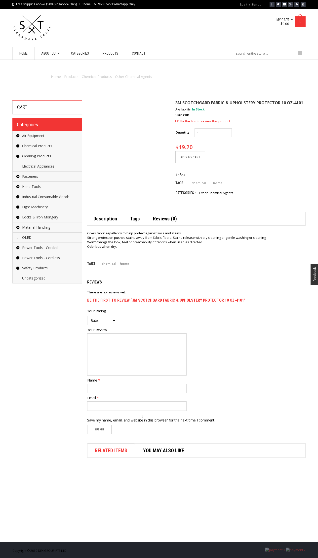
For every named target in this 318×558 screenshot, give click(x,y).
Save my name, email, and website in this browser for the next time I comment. (151, 420)
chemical (199, 183)
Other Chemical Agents (133, 76)
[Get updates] (296, 4)
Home (56, 76)
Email (93, 398)
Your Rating (96, 311)
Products (71, 76)
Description (105, 219)
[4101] (127, 140)
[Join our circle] (290, 4)
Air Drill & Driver (176, 534)
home (217, 183)
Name (93, 380)
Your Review (97, 330)
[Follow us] (278, 4)
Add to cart (190, 157)
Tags (135, 219)
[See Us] (284, 4)
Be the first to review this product (205, 121)
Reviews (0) (165, 219)
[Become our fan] (272, 4)
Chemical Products (97, 76)
